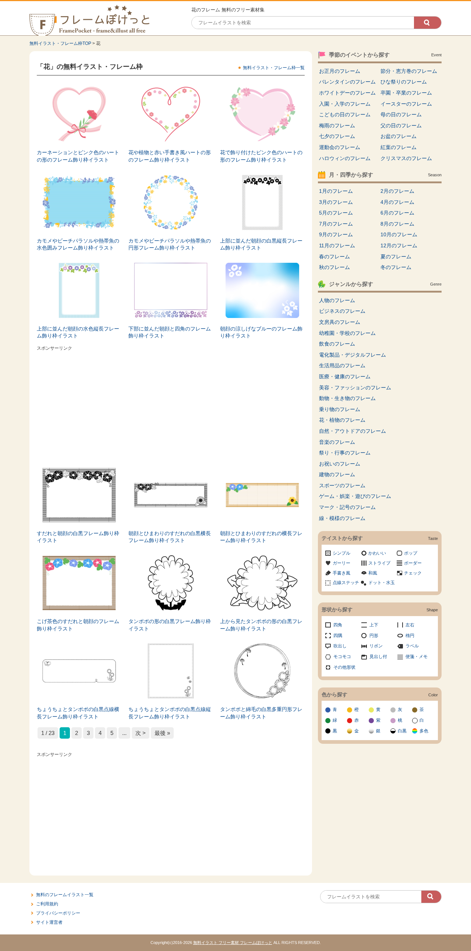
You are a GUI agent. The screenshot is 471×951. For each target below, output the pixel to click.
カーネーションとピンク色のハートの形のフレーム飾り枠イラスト (78, 156)
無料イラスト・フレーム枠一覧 (274, 67)
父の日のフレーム (401, 125)
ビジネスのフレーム (342, 311)
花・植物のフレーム (342, 420)
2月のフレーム (397, 191)
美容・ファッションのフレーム (355, 387)
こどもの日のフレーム (345, 114)
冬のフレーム (395, 267)
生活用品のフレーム (342, 365)
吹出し (340, 645)
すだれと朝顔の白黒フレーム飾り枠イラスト (78, 537)
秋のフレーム (334, 267)
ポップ (410, 553)
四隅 (337, 635)
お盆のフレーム (398, 136)
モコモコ (342, 656)
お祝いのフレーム (339, 464)
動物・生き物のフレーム (347, 398)
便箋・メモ (417, 656)
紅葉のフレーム (398, 147)
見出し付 (378, 656)
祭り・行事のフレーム (345, 453)
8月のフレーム (397, 224)
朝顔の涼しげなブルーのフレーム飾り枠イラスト (261, 332)
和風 (372, 573)
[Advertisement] (171, 404)
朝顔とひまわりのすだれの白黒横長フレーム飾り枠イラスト (169, 537)
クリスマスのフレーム (406, 158)
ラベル (412, 645)
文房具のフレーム (339, 322)
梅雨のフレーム (337, 125)
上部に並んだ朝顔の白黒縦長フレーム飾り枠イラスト (261, 244)
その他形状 (344, 667)
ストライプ (379, 563)
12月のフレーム (398, 245)
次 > (140, 733)
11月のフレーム (337, 245)
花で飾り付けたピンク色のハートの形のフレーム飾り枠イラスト (261, 156)
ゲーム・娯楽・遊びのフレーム (355, 496)
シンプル (341, 553)
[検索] (427, 23)
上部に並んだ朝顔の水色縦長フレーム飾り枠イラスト (78, 332)
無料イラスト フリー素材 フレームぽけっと (232, 942)
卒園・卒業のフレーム (406, 93)
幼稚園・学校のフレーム (347, 333)
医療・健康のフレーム (345, 376)
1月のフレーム (336, 191)
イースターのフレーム (406, 104)
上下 (373, 624)
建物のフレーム (337, 474)
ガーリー (341, 563)
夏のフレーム (395, 256)
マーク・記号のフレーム (347, 507)
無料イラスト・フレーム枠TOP (60, 43)
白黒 (402, 730)
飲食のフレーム (337, 344)
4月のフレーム (397, 202)
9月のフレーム (336, 234)
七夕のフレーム (337, 136)
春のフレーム (334, 256)
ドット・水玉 (381, 582)
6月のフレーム (397, 213)
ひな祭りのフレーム (403, 82)
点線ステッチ (346, 582)
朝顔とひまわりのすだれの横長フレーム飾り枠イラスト (261, 537)
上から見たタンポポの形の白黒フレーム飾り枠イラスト (261, 625)
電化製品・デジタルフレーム (352, 355)
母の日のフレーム (401, 114)
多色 (423, 730)
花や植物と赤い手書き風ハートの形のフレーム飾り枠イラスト (169, 156)
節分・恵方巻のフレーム (408, 71)
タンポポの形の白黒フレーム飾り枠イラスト (169, 625)
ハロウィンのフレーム (345, 158)
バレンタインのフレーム (347, 82)
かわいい (377, 553)
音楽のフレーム (337, 442)
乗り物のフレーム (339, 409)
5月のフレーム (336, 213)
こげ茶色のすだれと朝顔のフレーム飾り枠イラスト (78, 625)
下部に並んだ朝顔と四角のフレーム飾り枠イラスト (169, 332)
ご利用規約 (47, 903)
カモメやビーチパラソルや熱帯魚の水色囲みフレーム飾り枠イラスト (78, 244)
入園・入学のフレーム (345, 104)
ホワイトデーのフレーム (347, 93)
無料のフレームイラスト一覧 (64, 894)
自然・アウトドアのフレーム (352, 431)
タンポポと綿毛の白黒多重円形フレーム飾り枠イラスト (261, 713)
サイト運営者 (49, 922)
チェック (413, 573)
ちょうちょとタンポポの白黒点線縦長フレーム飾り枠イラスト (169, 713)
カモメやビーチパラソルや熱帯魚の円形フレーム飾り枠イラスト (169, 244)
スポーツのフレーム (342, 485)
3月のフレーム (336, 202)
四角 (337, 624)
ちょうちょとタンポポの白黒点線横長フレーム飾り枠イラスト (78, 713)
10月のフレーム (398, 234)
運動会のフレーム (339, 147)
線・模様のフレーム (342, 518)
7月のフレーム (336, 224)
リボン (376, 645)
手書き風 (341, 573)
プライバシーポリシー (58, 913)
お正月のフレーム (339, 71)
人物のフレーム (337, 300)
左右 (410, 624)
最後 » (162, 733)
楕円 (410, 635)
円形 (373, 635)
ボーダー (413, 563)
